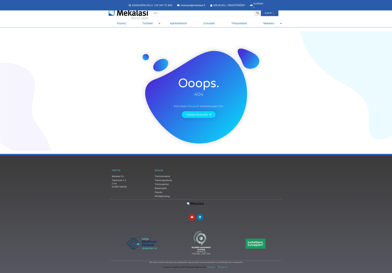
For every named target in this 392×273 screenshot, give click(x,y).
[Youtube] (192, 217)
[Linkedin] (200, 217)
